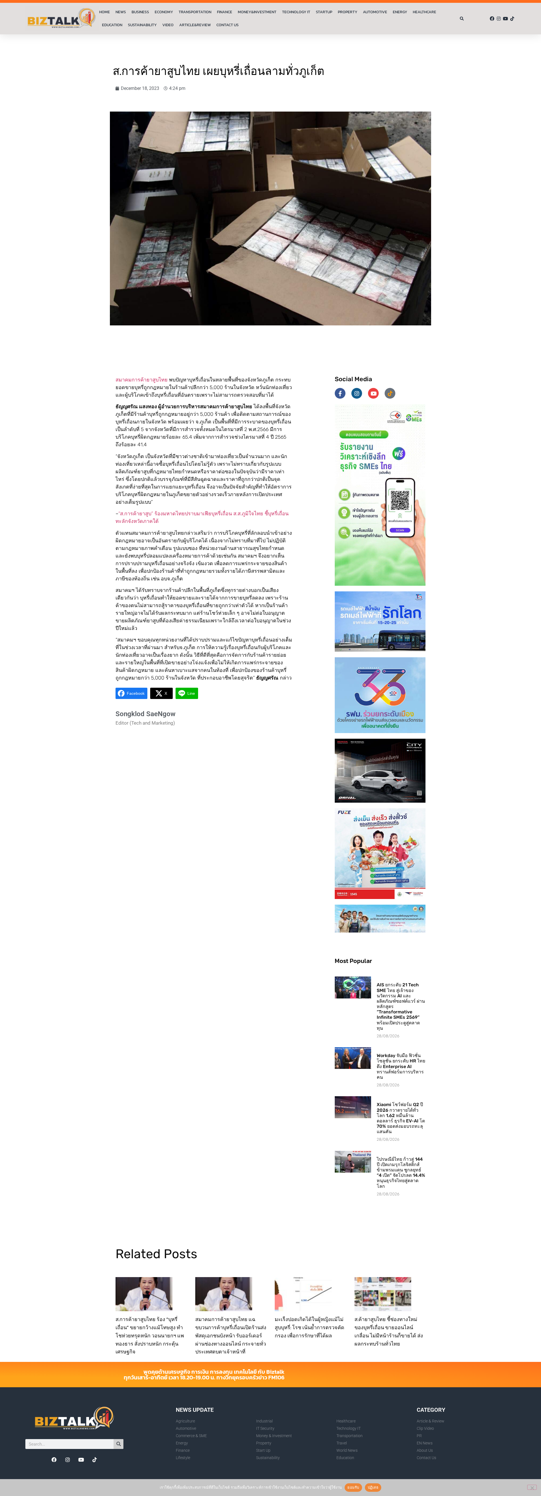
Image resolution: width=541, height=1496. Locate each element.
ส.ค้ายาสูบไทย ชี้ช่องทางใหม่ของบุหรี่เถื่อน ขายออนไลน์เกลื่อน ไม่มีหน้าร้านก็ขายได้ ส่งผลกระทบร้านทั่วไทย (388, 1331)
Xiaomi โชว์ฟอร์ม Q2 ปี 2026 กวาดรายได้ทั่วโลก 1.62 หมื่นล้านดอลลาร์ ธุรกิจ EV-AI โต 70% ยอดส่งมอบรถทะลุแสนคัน (401, 1118)
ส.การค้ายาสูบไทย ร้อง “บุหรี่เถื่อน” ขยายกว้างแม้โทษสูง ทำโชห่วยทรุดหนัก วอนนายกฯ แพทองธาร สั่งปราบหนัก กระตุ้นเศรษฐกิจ (150, 1335)
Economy (164, 12)
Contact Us (227, 25)
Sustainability (142, 25)
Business (140, 12)
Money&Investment (257, 12)
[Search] (118, 1444)
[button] (461, 18)
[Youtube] (505, 18)
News (121, 12)
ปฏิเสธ (373, 1487)
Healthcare (424, 12)
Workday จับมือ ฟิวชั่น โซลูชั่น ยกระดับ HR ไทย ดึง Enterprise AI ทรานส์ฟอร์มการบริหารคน (401, 1066)
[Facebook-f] (340, 393)
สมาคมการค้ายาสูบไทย (142, 380)
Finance (224, 12)
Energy (400, 12)
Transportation (195, 12)
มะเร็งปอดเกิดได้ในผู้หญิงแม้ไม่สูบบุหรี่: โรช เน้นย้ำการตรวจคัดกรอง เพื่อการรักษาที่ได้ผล (309, 1327)
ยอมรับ (353, 1487)
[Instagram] (498, 18)
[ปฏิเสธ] (532, 1487)
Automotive (375, 12)
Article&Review (195, 25)
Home (104, 12)
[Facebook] (492, 18)
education (112, 25)
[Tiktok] (512, 18)
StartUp (324, 12)
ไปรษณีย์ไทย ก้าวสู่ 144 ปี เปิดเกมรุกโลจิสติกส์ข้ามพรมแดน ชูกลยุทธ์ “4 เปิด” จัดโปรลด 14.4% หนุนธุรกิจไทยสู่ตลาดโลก (401, 1173)
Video (168, 25)
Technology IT (296, 12)
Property (347, 12)
